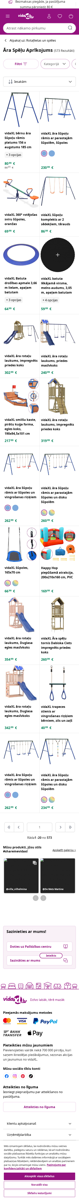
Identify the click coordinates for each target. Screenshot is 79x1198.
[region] (39, 1169)
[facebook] (7, 1076)
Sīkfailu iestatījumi (39, 1193)
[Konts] (49, 16)
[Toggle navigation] (7, 16)
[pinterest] (23, 1076)
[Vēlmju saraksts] (60, 16)
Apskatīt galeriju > (64, 850)
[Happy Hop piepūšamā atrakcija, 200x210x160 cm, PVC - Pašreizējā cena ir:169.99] (58, 544)
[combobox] (39, 28)
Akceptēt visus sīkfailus (39, 1176)
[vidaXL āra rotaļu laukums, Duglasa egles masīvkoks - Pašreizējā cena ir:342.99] (21, 683)
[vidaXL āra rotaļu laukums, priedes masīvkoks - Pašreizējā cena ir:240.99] (58, 332)
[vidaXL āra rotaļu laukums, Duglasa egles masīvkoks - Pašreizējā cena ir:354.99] (21, 614)
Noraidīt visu (39, 1184)
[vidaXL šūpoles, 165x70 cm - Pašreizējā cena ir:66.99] (21, 544)
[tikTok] (31, 1076)
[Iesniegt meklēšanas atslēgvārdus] (70, 28)
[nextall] (70, 827)
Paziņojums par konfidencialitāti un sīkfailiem (35, 1166)
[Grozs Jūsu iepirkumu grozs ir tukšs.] (71, 16)
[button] (21, 875)
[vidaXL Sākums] (25, 16)
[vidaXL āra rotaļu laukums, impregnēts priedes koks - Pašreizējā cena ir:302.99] (21, 332)
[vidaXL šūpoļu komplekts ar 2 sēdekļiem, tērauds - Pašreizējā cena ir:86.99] (58, 191)
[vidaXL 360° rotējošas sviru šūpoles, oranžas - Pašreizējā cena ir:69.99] (21, 191)
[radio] (44, 153)
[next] (60, 827)
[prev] (18, 827)
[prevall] (9, 827)
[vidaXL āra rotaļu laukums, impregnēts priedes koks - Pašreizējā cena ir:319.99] (58, 396)
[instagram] (15, 1076)
